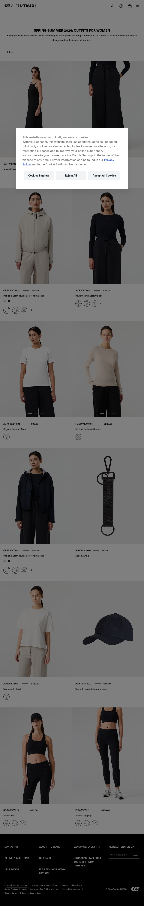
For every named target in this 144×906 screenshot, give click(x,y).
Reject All (71, 175)
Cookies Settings (38, 175)
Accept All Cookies (104, 175)
